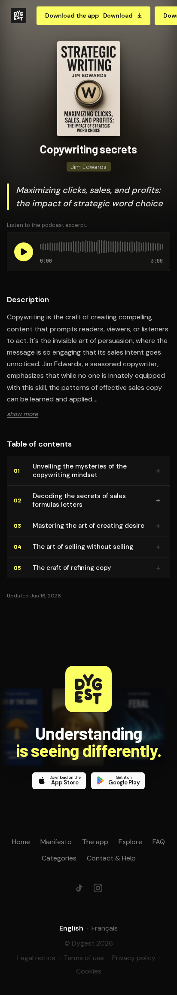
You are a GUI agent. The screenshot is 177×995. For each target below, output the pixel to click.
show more (22, 414)
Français (105, 928)
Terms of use (84, 957)
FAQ (159, 841)
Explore (130, 841)
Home (21, 841)
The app (95, 841)
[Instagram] (98, 888)
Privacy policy (134, 957)
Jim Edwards (89, 167)
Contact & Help (111, 858)
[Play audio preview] (23, 251)
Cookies (88, 971)
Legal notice (36, 957)
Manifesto (56, 841)
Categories (59, 858)
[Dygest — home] (18, 15)
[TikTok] (79, 888)
